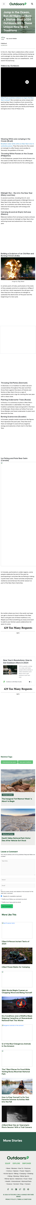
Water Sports (24, 1176)
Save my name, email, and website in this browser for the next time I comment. (17, 892)
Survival (16, 1184)
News (8, 1168)
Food (25, 1178)
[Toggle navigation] (4, 3)
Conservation (8, 795)
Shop (22, 1184)
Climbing (30, 1173)
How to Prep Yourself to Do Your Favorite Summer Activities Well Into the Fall (15, 1099)
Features (27, 1168)
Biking (16, 1173)
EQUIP (7, 1163)
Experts (28, 1171)
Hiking (10, 1176)
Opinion (15, 1171)
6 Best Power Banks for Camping (16, 967)
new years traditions (25, 762)
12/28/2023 (4, 45)
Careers (27, 1184)
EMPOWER (26, 1163)
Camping (23, 1173)
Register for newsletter (12, 896)
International (16, 1181)
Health (8, 1181)
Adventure (19, 1178)
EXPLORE (16, 1163)
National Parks (8, 834)
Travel (22, 1171)
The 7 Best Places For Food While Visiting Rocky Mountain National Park (16, 1071)
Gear (30, 1178)
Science (9, 1184)
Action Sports (8, 1173)
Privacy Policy (11, 1199)
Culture (9, 1171)
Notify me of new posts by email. (11, 902)
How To (20, 1168)
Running (16, 1176)
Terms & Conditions (24, 1199)
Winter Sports (9, 1178)
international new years (9, 762)
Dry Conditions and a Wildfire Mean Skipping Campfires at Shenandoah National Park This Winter (17, 1018)
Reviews (14, 1168)
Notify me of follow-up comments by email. (14, 899)
